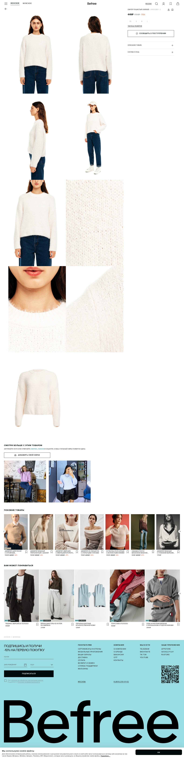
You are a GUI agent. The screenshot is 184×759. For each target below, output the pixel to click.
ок (158, 752)
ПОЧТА (6, 657)
